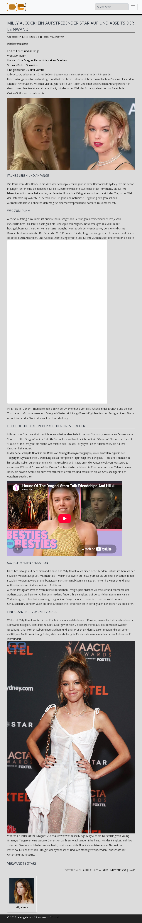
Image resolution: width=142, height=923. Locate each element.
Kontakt (56, 917)
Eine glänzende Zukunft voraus (25, 70)
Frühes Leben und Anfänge (23, 51)
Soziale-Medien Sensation (22, 65)
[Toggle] (133, 7)
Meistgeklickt (118, 870)
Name (132, 870)
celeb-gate (29, 36)
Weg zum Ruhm (16, 55)
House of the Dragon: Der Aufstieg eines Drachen (37, 60)
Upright (62, 228)
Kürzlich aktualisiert (95, 870)
